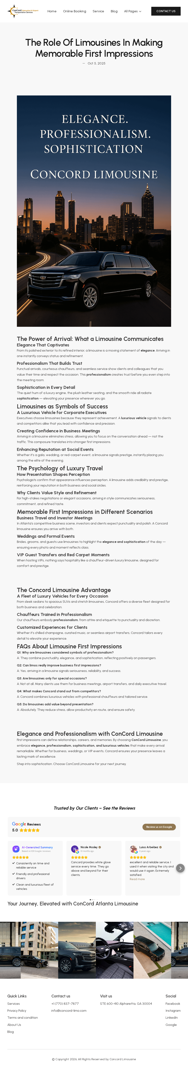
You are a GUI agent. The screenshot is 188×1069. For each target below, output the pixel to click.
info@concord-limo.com (68, 1011)
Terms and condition (22, 1018)
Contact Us (166, 11)
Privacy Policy (16, 1011)
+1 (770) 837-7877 (65, 1004)
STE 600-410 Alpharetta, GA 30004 (126, 1004)
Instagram (173, 1011)
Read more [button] (137, 879)
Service (98, 11)
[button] (133, 11)
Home (52, 11)
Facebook (173, 1004)
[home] (22, 11)
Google (171, 1025)
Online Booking (74, 11)
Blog (114, 11)
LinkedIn (172, 1018)
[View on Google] (74, 849)
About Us (14, 1025)
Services (13, 1004)
